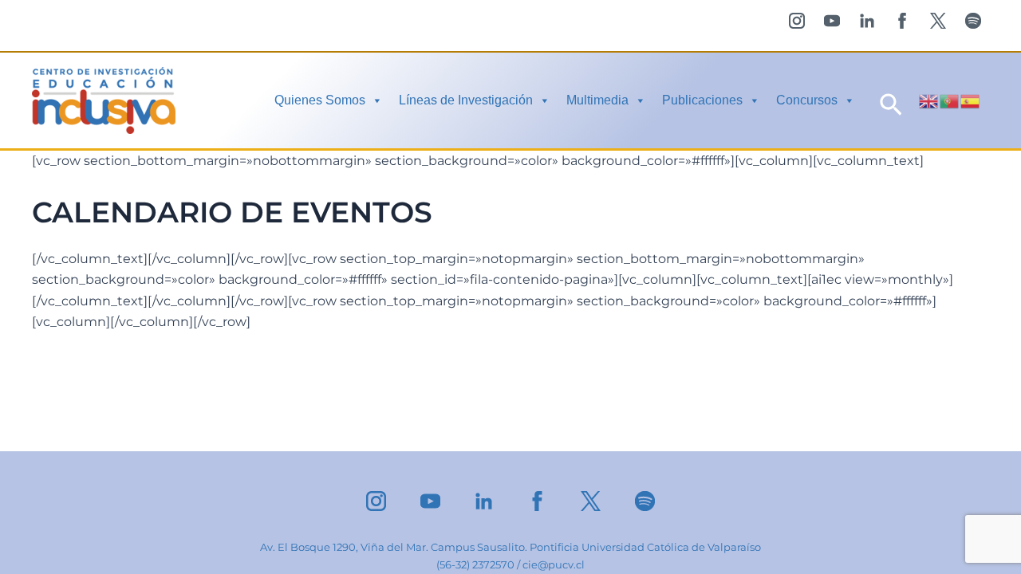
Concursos (807, 100)
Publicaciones (702, 100)
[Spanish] (970, 100)
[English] (929, 100)
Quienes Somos (319, 100)
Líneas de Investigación (466, 100)
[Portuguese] (950, 100)
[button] (891, 100)
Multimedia (597, 100)
